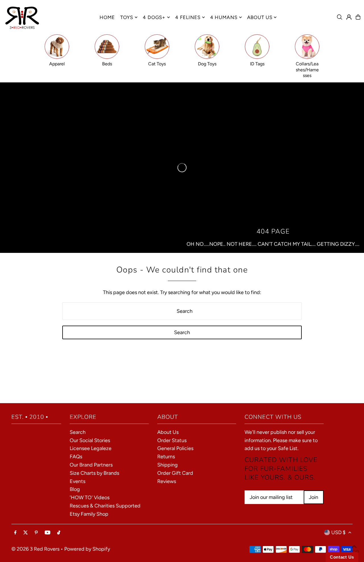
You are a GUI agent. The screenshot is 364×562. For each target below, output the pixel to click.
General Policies (175, 448)
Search (78, 432)
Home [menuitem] (107, 17)
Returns (166, 456)
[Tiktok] (58, 532)
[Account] (348, 17)
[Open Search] (339, 17)
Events (77, 481)
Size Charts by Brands (94, 473)
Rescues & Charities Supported (105, 506)
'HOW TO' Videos (89, 497)
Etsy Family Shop (89, 514)
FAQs (76, 456)
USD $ (338, 532)
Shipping (167, 465)
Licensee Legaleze (90, 448)
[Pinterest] (36, 532)
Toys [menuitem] (126, 17)
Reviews (166, 481)
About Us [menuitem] (259, 17)
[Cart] (358, 17)
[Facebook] (15, 532)
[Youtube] (47, 532)
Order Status (172, 440)
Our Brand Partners (91, 465)
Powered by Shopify (87, 549)
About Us (168, 432)
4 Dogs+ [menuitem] (154, 17)
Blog (75, 489)
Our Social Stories (90, 440)
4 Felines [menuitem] (187, 17)
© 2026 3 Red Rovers (35, 549)
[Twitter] (25, 532)
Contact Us (342, 557)
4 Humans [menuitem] (223, 17)
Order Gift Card (175, 473)
